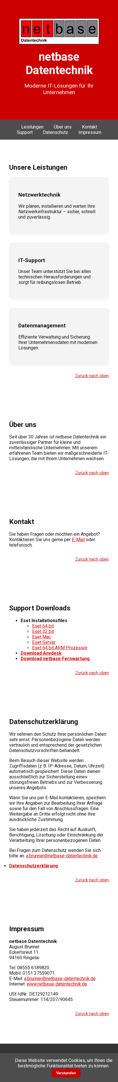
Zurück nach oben (92, 375)
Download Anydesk (41, 653)
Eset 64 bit (43, 626)
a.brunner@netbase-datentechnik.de (62, 856)
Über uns (63, 127)
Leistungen (32, 127)
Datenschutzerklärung (33, 866)
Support (25, 132)
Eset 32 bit (43, 631)
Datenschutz (55, 132)
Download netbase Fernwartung (55, 658)
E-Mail (78, 539)
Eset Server (44, 642)
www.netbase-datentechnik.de (57, 984)
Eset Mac (41, 637)
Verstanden (66, 1073)
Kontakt (89, 127)
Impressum (89, 132)
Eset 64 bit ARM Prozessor (59, 647)
